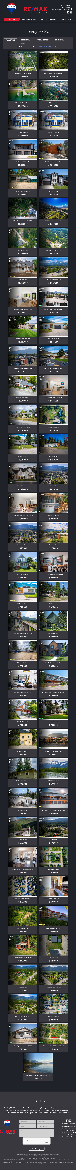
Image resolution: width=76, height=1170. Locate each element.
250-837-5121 (65, 5)
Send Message (36, 1149)
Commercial (59, 40)
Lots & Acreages (43, 40)
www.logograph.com (51, 1158)
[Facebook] (68, 12)
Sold (23, 43)
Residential (25, 40)
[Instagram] (71, 12)
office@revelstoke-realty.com (61, 10)
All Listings (10, 40)
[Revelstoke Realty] (36, 10)
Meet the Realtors (48, 19)
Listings (12, 19)
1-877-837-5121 (65, 8)
